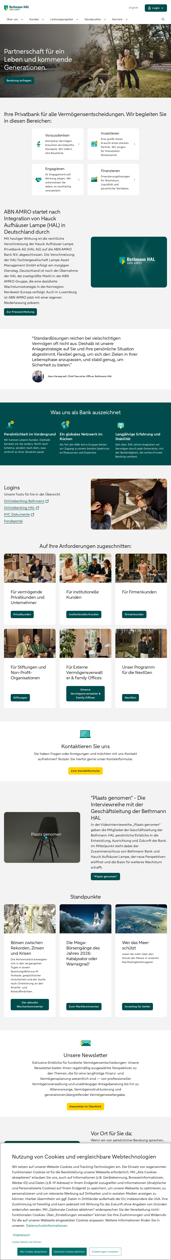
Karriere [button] (117, 19)
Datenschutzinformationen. (47, 1225)
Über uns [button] (12, 19)
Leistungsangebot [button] (61, 19)
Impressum (21, 1235)
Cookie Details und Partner (26, 1242)
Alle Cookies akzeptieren (33, 1251)
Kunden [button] (34, 19)
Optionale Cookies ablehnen (69, 1251)
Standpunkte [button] (92, 19)
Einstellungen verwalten (105, 1251)
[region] (85, 1201)
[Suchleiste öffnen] (163, 19)
